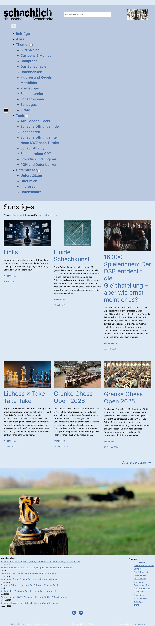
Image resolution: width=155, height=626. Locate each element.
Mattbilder (139, 592)
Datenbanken (140, 575)
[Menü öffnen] (6, 110)
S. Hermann (140, 624)
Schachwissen (140, 598)
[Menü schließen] (13, 26)
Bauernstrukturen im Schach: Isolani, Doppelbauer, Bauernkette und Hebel (36, 567)
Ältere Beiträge (136, 462)
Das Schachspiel (141, 572)
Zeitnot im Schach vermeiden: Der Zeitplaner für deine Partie (30, 585)
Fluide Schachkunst (72, 256)
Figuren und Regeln (143, 585)
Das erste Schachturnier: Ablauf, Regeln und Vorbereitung (28, 573)
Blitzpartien (139, 562)
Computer (138, 569)
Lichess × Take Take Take (24, 397)
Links (11, 252)
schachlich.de (50, 215)
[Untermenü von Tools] (26, 116)
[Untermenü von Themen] (31, 45)
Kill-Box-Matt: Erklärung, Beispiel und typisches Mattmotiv (29, 591)
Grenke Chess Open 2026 (73, 397)
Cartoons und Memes (144, 565)
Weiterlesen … (10, 276)
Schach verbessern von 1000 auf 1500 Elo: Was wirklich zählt (30, 603)
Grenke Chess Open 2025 (123, 398)
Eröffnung (138, 582)
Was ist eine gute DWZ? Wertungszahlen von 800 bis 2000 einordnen (34, 597)
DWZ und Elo (140, 578)
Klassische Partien (142, 588)
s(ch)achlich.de (16, 624)
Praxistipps (139, 595)
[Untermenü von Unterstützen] (39, 171)
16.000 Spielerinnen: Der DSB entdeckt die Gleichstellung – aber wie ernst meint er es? (127, 278)
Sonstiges (138, 601)
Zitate (136, 605)
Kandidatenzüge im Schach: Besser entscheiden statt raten (29, 579)
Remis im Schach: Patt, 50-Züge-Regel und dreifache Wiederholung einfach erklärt (40, 561)
